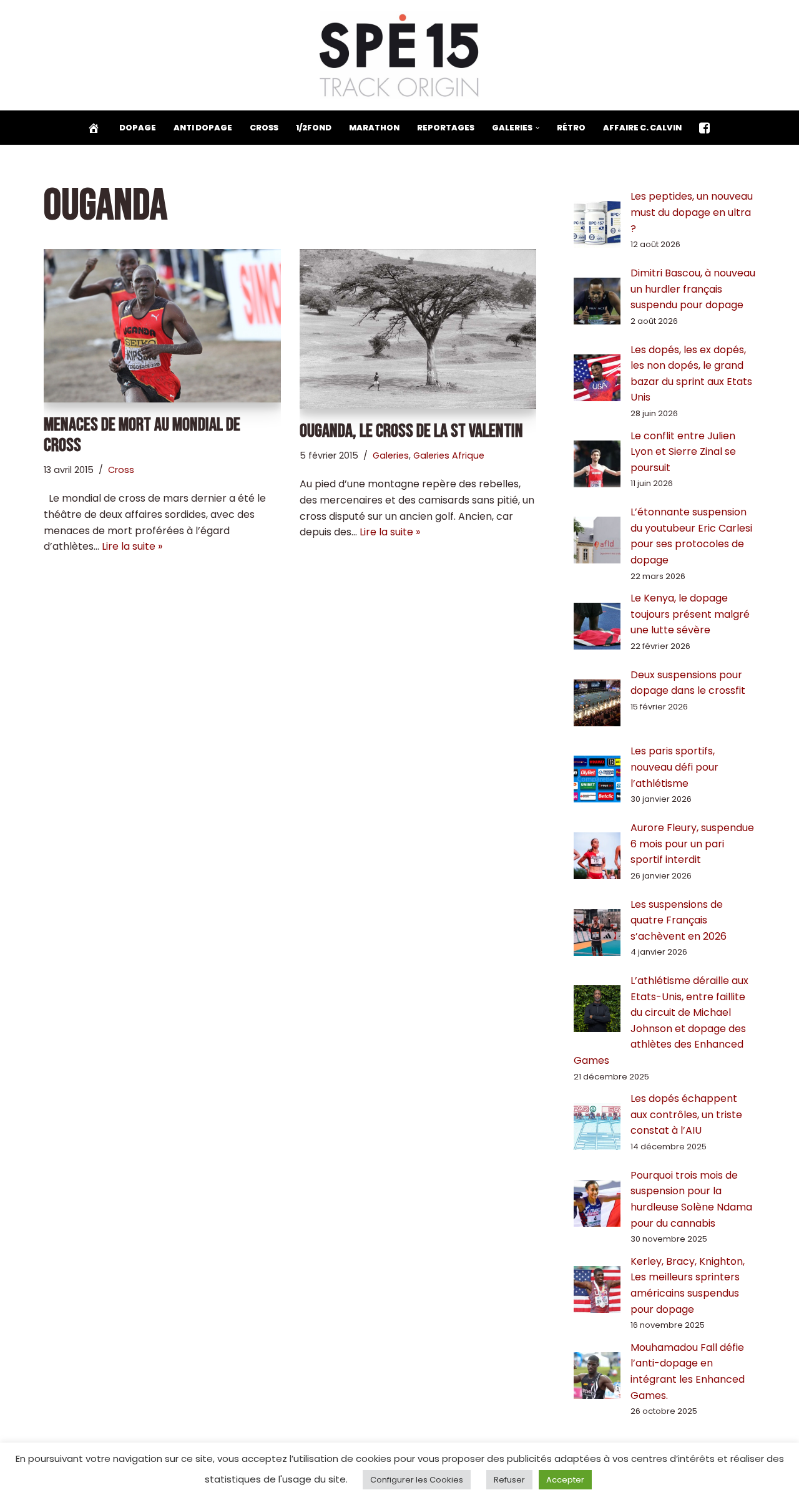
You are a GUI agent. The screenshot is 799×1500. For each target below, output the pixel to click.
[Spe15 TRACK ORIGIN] (400, 55)
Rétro (571, 127)
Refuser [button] (509, 1480)
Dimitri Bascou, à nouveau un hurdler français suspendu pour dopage (692, 289)
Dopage (137, 127)
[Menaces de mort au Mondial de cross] (162, 325)
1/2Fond (313, 127)
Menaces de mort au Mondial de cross (142, 435)
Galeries (391, 455)
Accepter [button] (565, 1480)
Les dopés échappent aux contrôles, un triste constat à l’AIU (686, 1114)
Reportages (445, 127)
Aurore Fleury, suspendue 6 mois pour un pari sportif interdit (692, 844)
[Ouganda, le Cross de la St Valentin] (418, 328)
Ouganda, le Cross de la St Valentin (411, 431)
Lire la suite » (132, 546)
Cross (264, 127)
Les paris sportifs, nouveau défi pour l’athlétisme (674, 767)
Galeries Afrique (448, 455)
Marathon (374, 127)
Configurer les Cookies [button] (416, 1480)
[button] (537, 128)
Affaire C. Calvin (642, 127)
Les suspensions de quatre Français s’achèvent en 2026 (678, 920)
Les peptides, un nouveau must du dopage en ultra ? (691, 212)
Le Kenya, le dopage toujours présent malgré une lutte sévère (690, 614)
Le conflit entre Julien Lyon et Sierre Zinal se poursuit (683, 452)
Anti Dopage (203, 127)
